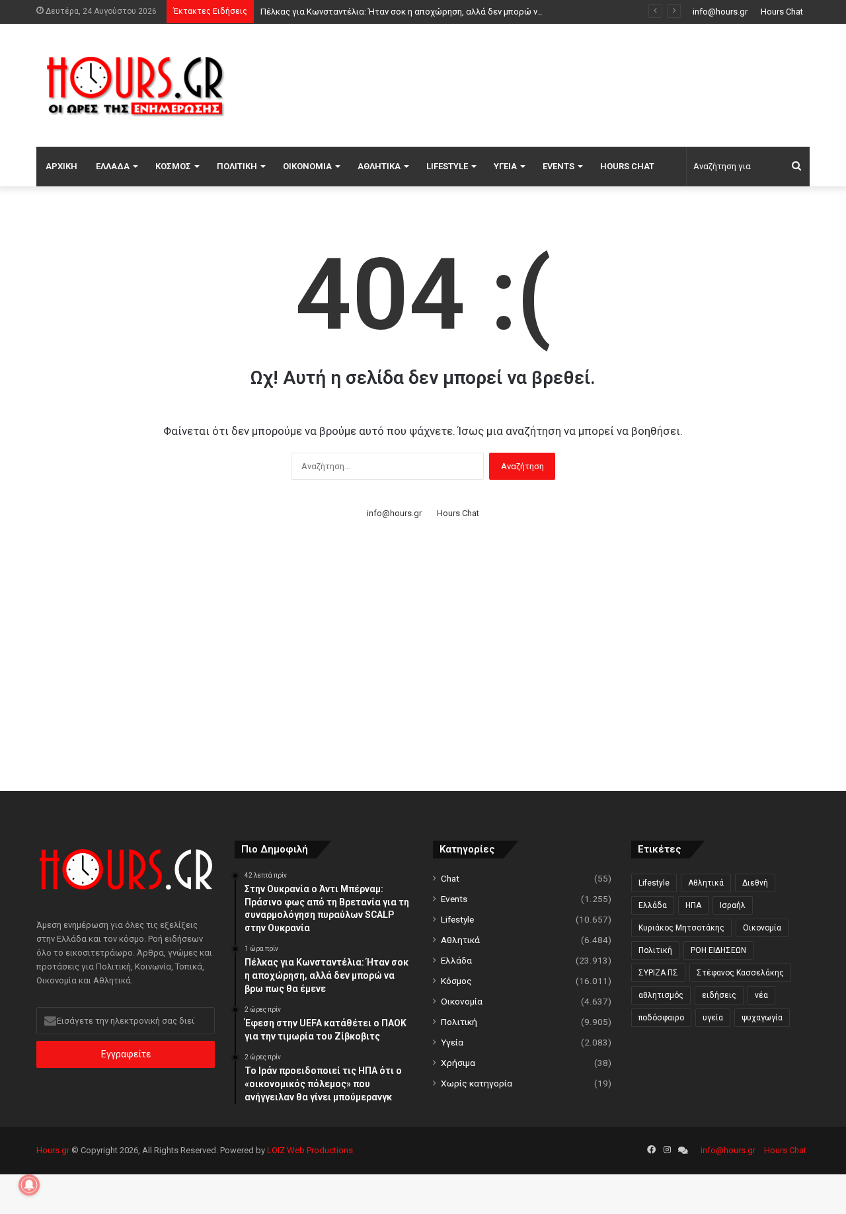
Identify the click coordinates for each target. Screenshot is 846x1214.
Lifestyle (447, 166)
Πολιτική (237, 166)
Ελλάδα (113, 166)
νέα (761, 995)
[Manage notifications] (29, 1184)
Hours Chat (782, 12)
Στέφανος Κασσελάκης (740, 972)
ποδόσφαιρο (661, 1017)
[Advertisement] (555, 83)
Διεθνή (755, 883)
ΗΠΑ (693, 905)
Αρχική (61, 166)
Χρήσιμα (458, 1062)
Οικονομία (307, 166)
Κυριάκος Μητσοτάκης (681, 927)
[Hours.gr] (135, 85)
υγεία (713, 1017)
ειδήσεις (719, 995)
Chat (450, 878)
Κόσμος (173, 166)
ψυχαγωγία (762, 1017)
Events (558, 166)
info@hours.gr (720, 12)
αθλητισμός (660, 995)
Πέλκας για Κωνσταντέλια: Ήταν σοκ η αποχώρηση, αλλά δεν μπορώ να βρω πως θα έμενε (439, 12)
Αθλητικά (379, 166)
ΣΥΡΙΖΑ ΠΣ (658, 972)
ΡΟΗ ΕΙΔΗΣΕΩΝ (718, 950)
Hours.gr (52, 1150)
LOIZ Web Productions (310, 1150)
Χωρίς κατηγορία (476, 1083)
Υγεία (505, 166)
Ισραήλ (733, 905)
